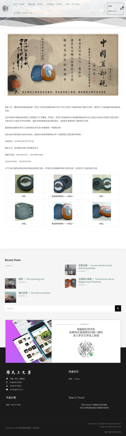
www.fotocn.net (114, 427)
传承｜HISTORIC (73, 4)
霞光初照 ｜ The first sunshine (34, 293)
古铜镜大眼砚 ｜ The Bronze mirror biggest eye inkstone (96, 280)
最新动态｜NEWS (35, 4)
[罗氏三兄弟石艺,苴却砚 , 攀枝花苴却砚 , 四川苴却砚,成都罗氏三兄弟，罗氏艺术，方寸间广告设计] (5, 8)
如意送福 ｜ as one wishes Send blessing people (95, 266)
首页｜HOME (19, 4)
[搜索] (118, 308)
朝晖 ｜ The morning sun (31, 279)
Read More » (9, 266)
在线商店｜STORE (54, 4)
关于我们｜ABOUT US (23, 13)
